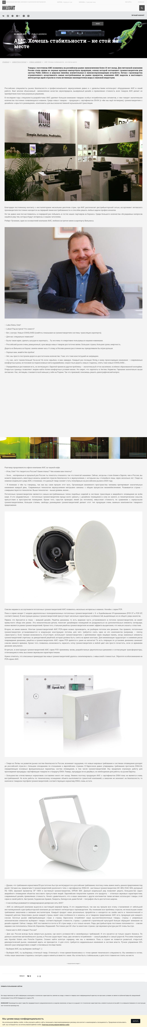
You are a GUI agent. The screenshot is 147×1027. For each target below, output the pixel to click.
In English (141, 2)
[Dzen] (24, 15)
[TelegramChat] (18, 15)
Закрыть (136, 1021)
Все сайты (128, 2)
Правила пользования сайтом (11, 986)
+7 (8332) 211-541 (67, 2)
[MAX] (8, 15)
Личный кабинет (137, 15)
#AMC (98, 24)
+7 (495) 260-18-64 (90, 2)
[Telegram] (12, 15)
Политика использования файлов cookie (55, 1025)
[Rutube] (28, 15)
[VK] (3, 15)
